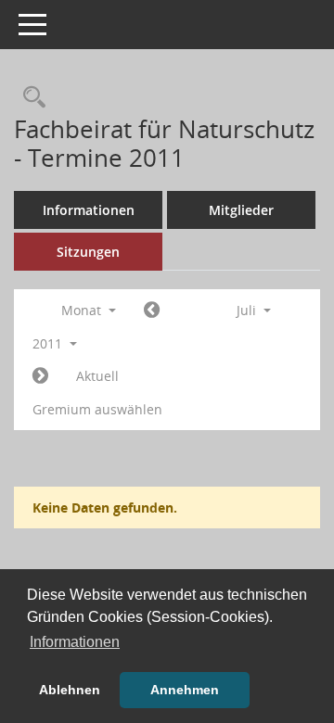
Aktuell (97, 376)
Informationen (89, 210)
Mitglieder (241, 210)
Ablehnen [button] (69, 689)
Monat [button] (83, 310)
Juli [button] (248, 310)
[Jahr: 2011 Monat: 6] (151, 310)
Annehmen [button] (184, 689)
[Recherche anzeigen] (29, 97)
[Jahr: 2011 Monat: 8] (40, 376)
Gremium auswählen (97, 409)
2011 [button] (49, 343)
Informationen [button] (75, 642)
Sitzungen (88, 251)
